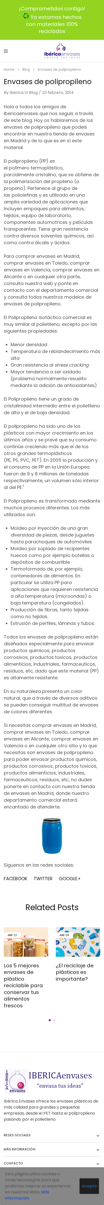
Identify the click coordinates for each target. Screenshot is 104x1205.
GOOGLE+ (70, 878)
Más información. (27, 1195)
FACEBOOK (16, 878)
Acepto (89, 1186)
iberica (16, 92)
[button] (49, 1020)
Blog (33, 92)
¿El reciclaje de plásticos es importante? (75, 972)
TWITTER (43, 878)
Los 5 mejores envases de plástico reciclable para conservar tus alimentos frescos (23, 985)
